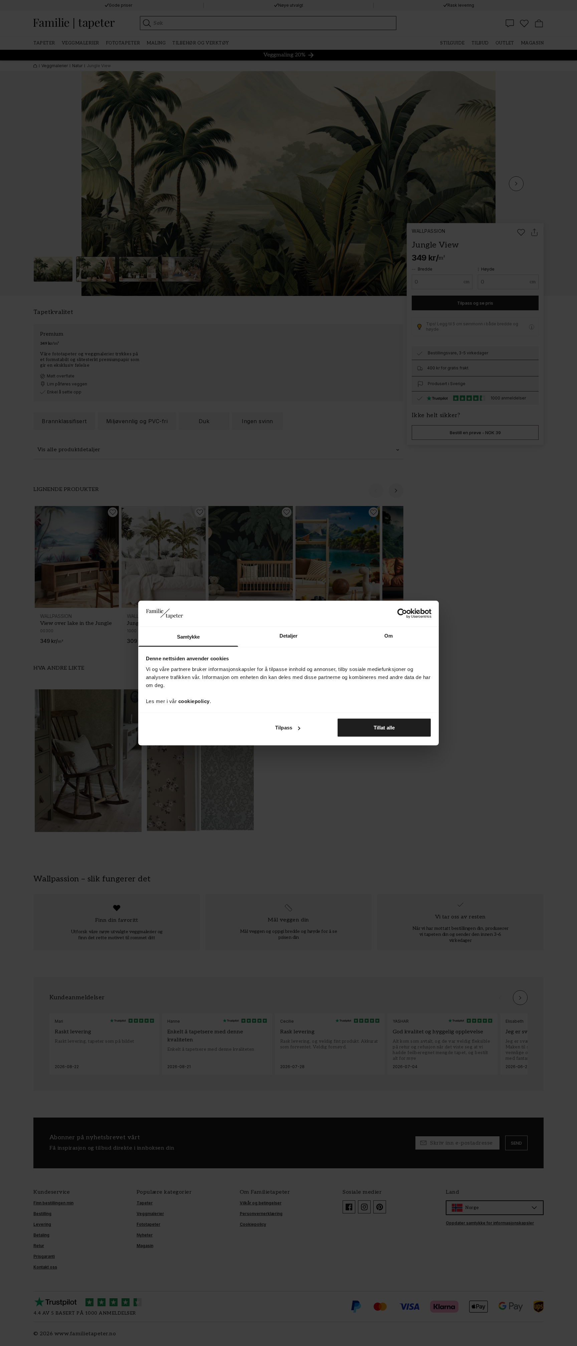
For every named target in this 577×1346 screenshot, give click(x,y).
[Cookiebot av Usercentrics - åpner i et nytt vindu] (402, 614)
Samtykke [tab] (188, 636)
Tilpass (283, 727)
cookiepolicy (194, 701)
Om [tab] (388, 635)
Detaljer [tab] (288, 635)
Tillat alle (384, 727)
